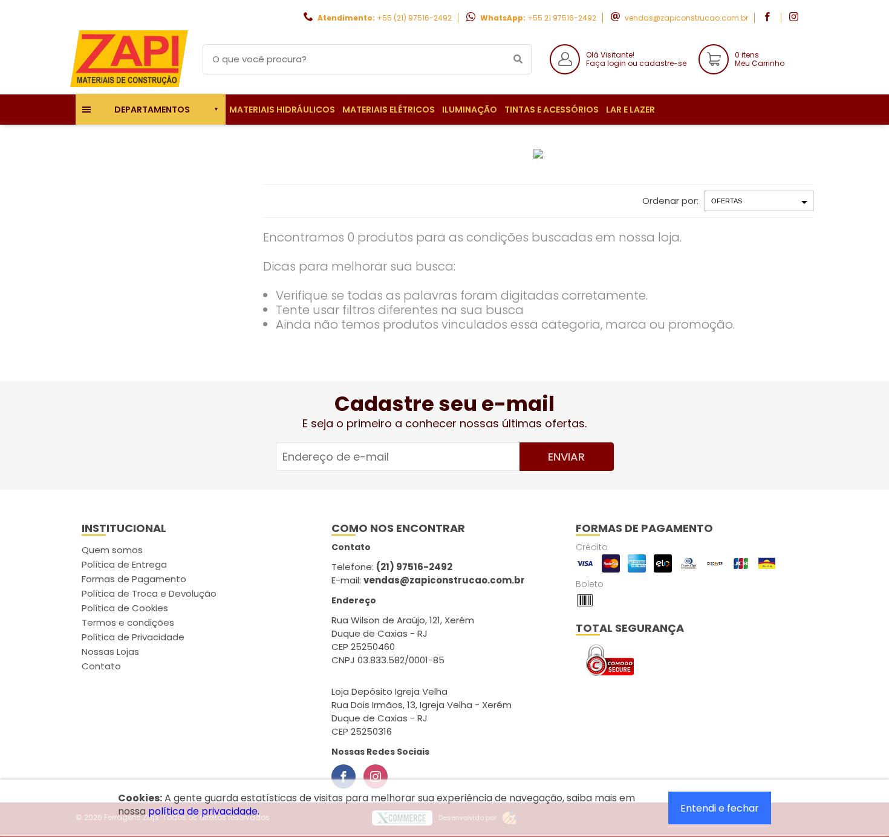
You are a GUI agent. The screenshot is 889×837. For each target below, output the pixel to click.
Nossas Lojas (110, 651)
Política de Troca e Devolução (149, 593)
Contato (101, 666)
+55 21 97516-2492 (561, 18)
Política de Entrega (124, 564)
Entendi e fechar (719, 808)
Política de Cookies (125, 608)
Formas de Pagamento (134, 579)
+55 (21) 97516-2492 (414, 18)
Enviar (566, 456)
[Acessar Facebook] (769, 18)
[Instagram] (375, 776)
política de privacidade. (203, 811)
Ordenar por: (670, 200)
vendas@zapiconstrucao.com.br (686, 18)
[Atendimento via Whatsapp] (819, 769)
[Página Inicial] (130, 85)
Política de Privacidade (133, 637)
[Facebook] (343, 776)
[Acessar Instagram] (795, 18)
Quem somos (112, 549)
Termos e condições (128, 622)
